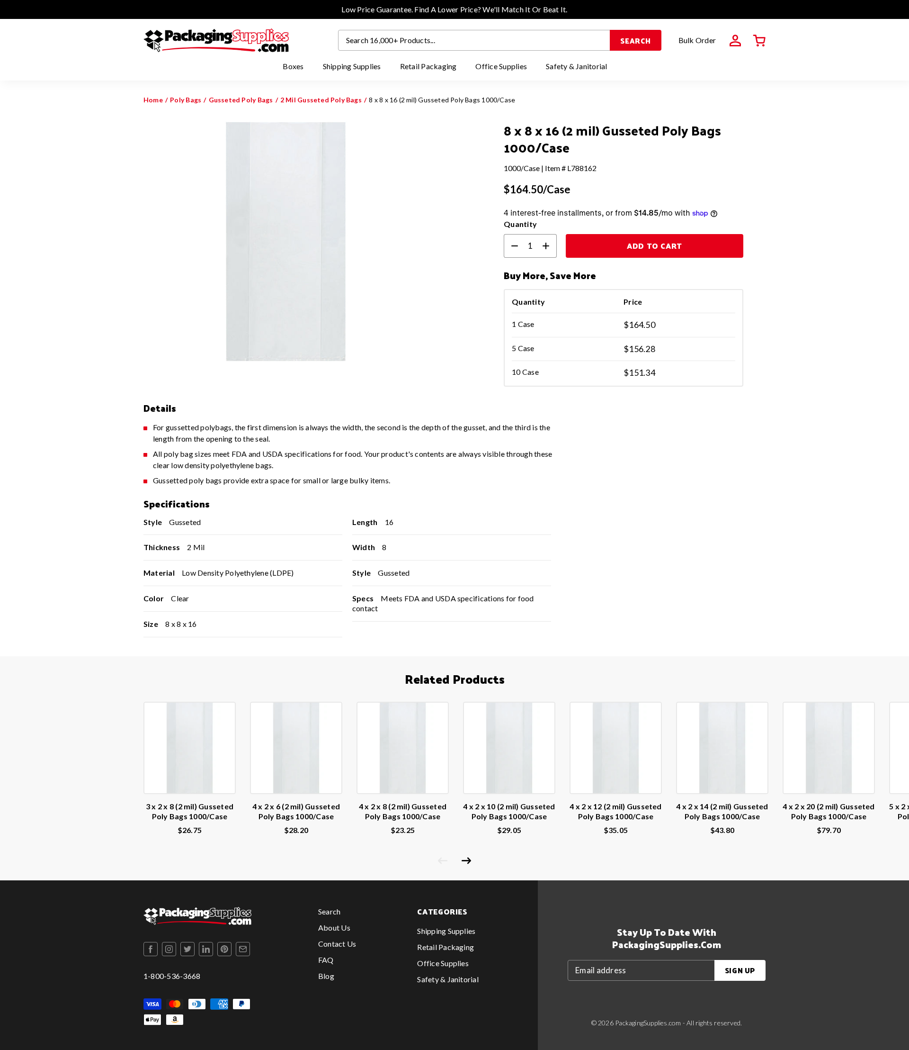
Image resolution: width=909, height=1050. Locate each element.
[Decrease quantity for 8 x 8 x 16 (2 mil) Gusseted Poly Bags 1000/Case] (511, 246)
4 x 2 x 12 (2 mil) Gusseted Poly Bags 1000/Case (615, 811)
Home (153, 100)
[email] (243, 949)
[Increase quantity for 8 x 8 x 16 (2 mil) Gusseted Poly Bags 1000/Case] (550, 246)
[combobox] (474, 40)
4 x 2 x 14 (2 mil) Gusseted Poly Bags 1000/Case (722, 811)
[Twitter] (187, 949)
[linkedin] (206, 949)
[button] (759, 41)
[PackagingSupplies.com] (216, 40)
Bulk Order (697, 40)
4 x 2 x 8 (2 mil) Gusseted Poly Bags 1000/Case (402, 811)
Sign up (740, 970)
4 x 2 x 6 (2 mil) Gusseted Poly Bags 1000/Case (296, 811)
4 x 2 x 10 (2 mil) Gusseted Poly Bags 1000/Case (509, 811)
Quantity (520, 223)
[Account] (735, 40)
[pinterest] (224, 949)
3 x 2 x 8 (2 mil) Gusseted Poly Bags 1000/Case (189, 811)
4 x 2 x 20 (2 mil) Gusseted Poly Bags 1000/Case (828, 811)
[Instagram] (169, 949)
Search (635, 40)
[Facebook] (150, 949)
